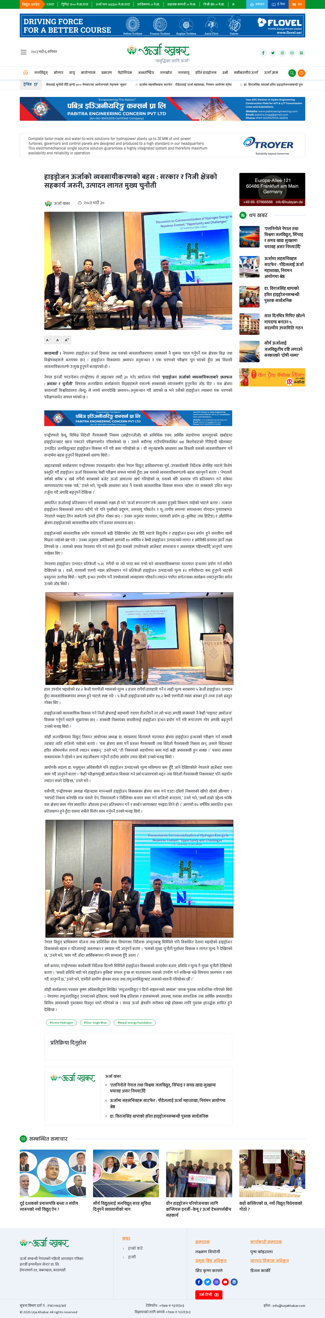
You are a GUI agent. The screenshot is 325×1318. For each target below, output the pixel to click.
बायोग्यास (88, 72)
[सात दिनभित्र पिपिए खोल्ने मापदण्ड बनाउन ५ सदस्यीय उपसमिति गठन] (249, 324)
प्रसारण (106, 72)
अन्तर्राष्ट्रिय (146, 72)
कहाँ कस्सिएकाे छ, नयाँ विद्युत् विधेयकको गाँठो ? (270, 1207)
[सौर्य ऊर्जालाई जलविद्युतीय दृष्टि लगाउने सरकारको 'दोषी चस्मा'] (249, 351)
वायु (72, 72)
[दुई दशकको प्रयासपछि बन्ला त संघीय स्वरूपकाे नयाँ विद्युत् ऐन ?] (53, 1173)
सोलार (58, 72)
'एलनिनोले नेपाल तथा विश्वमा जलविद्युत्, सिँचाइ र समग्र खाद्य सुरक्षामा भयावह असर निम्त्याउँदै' (163, 1088)
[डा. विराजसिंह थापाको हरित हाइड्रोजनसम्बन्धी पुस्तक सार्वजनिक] (249, 296)
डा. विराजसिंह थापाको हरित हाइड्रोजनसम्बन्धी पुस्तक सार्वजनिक (231, 84)
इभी (225, 72)
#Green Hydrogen (61, 1022)
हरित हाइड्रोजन (206, 72)
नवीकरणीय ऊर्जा (246, 72)
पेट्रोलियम (125, 72)
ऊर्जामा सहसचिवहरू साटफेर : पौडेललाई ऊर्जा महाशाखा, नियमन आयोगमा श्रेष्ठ (135, 84)
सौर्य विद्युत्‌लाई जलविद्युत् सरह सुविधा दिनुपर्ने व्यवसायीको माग (122, 1207)
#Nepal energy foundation (135, 1022)
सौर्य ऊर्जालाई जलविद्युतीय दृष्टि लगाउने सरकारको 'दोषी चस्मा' (283, 350)
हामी (132, 1257)
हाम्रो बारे (135, 1248)
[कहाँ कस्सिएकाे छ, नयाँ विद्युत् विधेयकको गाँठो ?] (272, 1173)
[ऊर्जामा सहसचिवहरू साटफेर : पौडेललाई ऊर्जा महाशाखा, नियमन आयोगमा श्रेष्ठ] (249, 266)
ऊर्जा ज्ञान (271, 72)
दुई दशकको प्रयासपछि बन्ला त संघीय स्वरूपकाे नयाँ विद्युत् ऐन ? (49, 1207)
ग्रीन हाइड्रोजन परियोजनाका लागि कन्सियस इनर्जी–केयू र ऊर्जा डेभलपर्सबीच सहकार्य (198, 1210)
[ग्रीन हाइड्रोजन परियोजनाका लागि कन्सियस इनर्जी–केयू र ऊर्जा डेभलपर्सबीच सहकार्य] (199, 1173)
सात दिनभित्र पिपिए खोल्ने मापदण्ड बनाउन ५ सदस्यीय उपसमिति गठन (284, 322)
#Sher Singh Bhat (95, 1022)
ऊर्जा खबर (62, 203)
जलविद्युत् (41, 72)
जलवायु (183, 72)
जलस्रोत (166, 72)
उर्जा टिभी (206, 1295)
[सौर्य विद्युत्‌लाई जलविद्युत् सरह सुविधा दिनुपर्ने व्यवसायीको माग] (126, 1173)
